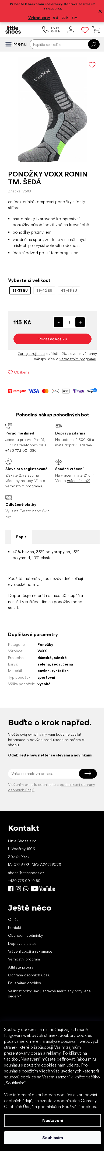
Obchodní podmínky (25, 943)
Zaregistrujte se (27, 355)
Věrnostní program (24, 966)
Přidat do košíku (50, 340)
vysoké (44, 686)
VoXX (42, 653)
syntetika (60, 672)
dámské (44, 659)
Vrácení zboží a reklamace (30, 958)
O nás (13, 927)
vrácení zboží (76, 482)
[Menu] (10, 44)
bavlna (43, 672)
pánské (60, 659)
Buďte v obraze (10, 896)
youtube (43, 896)
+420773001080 (27, 896)
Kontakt (14, 934)
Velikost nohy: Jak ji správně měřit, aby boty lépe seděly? (49, 1000)
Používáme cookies (24, 990)
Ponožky (45, 646)
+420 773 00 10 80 (24, 887)
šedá (56, 666)
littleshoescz (18, 896)
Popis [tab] (21, 539)
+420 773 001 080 (21, 452)
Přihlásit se (84, 781)
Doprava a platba (22, 950)
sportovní (46, 679)
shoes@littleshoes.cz (26, 880)
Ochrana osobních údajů (29, 982)
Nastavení (50, 1120)
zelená (43, 666)
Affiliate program (22, 974)
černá (67, 666)
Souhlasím (50, 1137)
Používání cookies (79, 1106)
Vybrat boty (37, 17)
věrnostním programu (73, 361)
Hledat (90, 44)
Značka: (19, 187)
